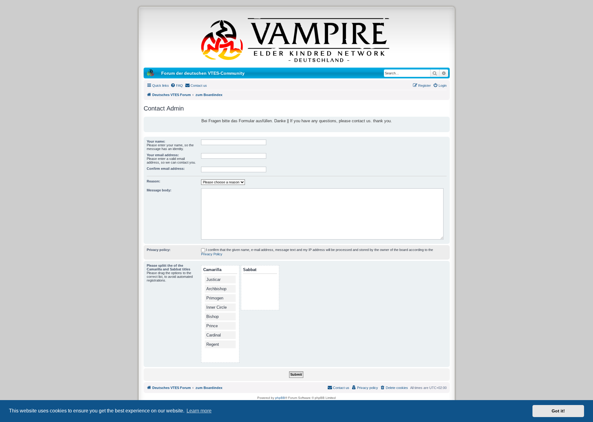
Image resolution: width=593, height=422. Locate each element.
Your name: (156, 141)
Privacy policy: (158, 250)
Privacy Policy (211, 254)
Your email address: (163, 155)
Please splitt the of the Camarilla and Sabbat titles (168, 267)
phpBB (280, 397)
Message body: (159, 190)
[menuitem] (176, 85)
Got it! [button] (558, 410)
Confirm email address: (166, 168)
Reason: (153, 181)
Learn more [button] (199, 410)
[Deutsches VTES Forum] (296, 39)
